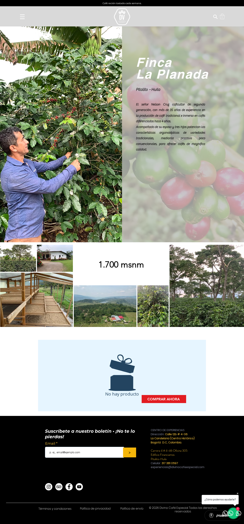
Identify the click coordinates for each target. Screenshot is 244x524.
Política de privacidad (95, 508)
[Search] (215, 16)
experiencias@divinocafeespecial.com (177, 467)
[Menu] (22, 16)
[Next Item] (238, 285)
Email (50, 443)
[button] (222, 16)
